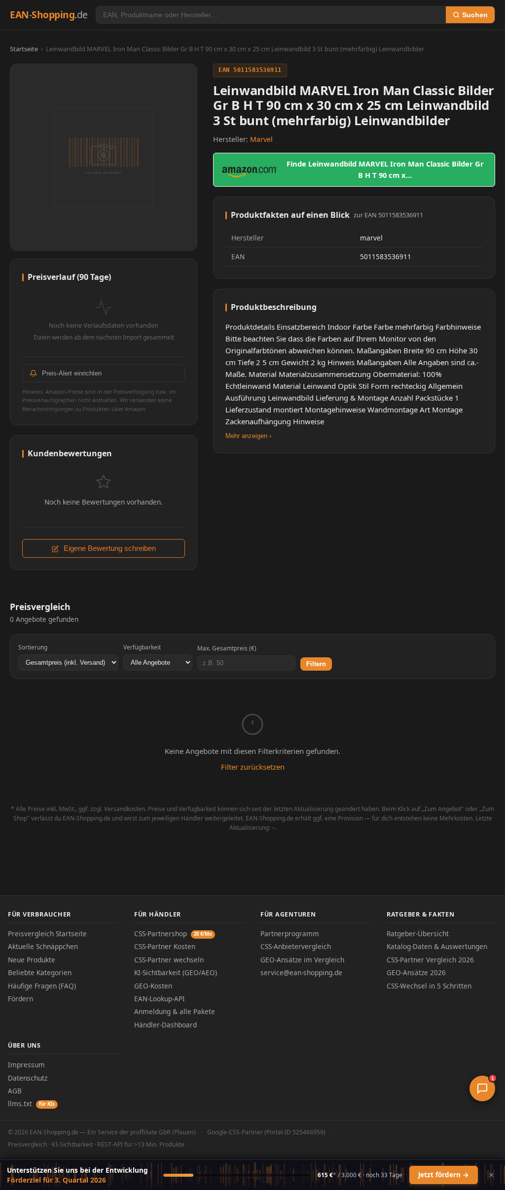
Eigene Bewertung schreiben (109, 548)
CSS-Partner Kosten (164, 946)
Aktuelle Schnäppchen (43, 946)
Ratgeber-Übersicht (418, 933)
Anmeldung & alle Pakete (174, 1011)
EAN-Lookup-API (159, 998)
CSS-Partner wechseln (169, 959)
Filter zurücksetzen (253, 767)
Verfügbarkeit (142, 647)
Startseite (24, 48)
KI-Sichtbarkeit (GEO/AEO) (175, 972)
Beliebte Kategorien (40, 972)
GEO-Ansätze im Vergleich (302, 959)
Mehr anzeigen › (248, 436)
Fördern (20, 998)
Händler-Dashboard (165, 1024)
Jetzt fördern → (443, 1174)
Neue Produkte (31, 959)
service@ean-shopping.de (301, 972)
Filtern (316, 664)
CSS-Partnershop (173, 933)
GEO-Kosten (153, 985)
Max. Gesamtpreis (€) (226, 648)
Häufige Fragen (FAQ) (42, 985)
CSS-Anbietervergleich (295, 946)
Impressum (26, 1064)
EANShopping (49, 14)
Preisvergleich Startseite (47, 933)
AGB (15, 1090)
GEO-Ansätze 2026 (416, 972)
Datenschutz (27, 1078)
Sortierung (32, 647)
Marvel (261, 139)
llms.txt (31, 1103)
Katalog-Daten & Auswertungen (437, 946)
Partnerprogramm (289, 933)
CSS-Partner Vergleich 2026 (430, 959)
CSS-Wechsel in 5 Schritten (429, 985)
